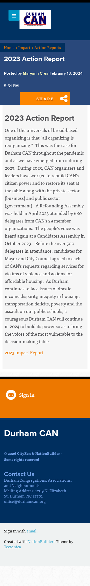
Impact (26, 47)
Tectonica (12, 546)
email (31, 530)
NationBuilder (40, 541)
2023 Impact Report (24, 352)
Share (45, 98)
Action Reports (47, 47)
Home (11, 47)
